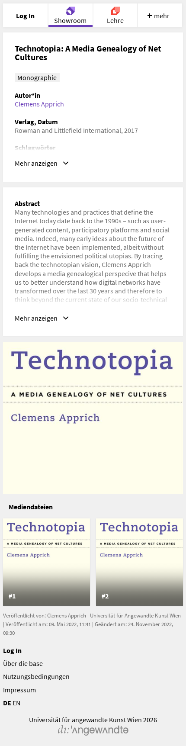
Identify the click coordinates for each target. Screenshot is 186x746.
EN (16, 702)
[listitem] (46, 561)
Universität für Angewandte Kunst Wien (135, 615)
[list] (93, 561)
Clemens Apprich (39, 104)
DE (7, 702)
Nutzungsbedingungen (36, 676)
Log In (12, 650)
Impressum (19, 689)
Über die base (23, 663)
